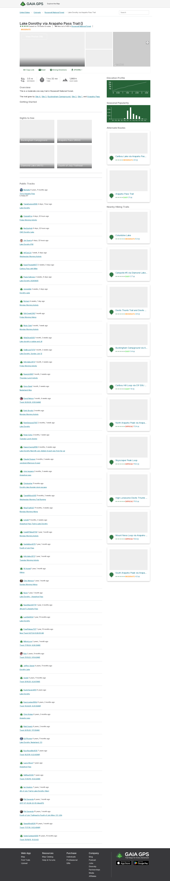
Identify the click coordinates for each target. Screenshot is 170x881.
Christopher (28, 483)
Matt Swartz (28, 726)
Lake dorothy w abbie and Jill (31, 341)
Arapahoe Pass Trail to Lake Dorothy (34, 524)
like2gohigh (28, 228)
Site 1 (80, 96)
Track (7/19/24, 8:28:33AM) (30, 645)
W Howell (27, 569)
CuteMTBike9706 (30, 532)
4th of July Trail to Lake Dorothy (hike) (34, 791)
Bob (25, 654)
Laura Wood (28, 763)
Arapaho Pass (93, 96)
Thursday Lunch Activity (29, 378)
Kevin (26, 593)
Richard (26, 301)
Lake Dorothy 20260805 (29, 281)
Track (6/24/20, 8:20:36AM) (30, 706)
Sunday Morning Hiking (28, 584)
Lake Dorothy (25, 208)
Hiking (22, 572)
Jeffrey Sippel (29, 666)
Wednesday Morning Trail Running (33, 499)
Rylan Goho (28, 435)
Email (41, 69)
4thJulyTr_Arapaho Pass (29, 609)
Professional (71, 860)
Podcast (92, 860)
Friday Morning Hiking (28, 317)
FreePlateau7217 (30, 629)
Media (91, 873)
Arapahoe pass (25, 475)
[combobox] (132, 12)
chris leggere (29, 471)
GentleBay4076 (30, 544)
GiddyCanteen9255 (31, 836)
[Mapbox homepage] (119, 64)
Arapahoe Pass (25, 767)
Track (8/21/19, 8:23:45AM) (30, 755)
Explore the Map (53, 4)
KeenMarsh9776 (30, 605)
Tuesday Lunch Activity (28, 439)
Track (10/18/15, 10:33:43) (29, 840)
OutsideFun (28, 216)
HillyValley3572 (29, 362)
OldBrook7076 (29, 350)
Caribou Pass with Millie (28, 269)
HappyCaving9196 (31, 447)
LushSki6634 (28, 617)
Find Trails (25, 860)
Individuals (71, 857)
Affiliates (92, 876)
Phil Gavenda (29, 799)
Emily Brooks (28, 411)
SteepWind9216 (30, 824)
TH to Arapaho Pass (27, 194)
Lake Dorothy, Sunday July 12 (31, 354)
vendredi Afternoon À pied (30, 463)
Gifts (68, 863)
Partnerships (94, 870)
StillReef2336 (29, 775)
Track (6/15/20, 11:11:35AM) (30, 730)
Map (23, 857)
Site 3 (44, 96)
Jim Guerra (28, 240)
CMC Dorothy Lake (27, 232)
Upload (24, 863)
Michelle (27, 190)
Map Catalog (47, 857)
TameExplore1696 (30, 204)
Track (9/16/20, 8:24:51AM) (30, 682)
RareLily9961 (28, 374)
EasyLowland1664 (30, 702)
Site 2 (74, 96)
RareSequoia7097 (31, 423)
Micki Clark (28, 326)
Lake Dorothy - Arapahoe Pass (31, 597)
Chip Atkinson (29, 581)
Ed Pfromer (28, 739)
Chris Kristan (28, 714)
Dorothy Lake (25, 293)
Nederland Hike (26, 390)
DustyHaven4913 (30, 690)
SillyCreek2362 (29, 313)
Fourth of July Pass (27, 548)
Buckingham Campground (59, 96)
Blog (91, 857)
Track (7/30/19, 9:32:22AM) (30, 779)
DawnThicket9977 (31, 265)
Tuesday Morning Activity (29, 560)
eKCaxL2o (27, 253)
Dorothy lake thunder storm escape (33, 487)
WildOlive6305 (29, 338)
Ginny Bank (28, 386)
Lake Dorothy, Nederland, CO (31, 742)
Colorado (37, 12)
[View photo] (98, 40)
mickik (26, 678)
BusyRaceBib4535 (30, 751)
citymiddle (27, 289)
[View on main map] (147, 42)
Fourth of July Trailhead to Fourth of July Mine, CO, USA (41, 815)
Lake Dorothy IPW (26, 244)
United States (25, 12)
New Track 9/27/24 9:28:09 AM (32, 633)
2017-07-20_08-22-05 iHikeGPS (32, 803)
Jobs (91, 863)
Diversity (92, 866)
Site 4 (37, 96)
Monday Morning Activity (29, 305)
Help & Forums (48, 860)
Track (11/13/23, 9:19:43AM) (30, 657)
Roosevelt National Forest (54, 12)
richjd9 (26, 520)
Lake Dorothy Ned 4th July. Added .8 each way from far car (42, 451)
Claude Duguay (29, 459)
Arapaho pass (25, 718)
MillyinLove (28, 641)
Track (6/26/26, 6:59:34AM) (30, 402)
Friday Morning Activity (28, 220)
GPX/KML (76, 69)
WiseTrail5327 (29, 508)
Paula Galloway (29, 277)
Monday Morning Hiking (29, 512)
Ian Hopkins (28, 787)
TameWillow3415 (30, 496)
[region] (131, 49)
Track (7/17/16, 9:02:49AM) (30, 827)
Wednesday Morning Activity (31, 256)
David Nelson (29, 398)
